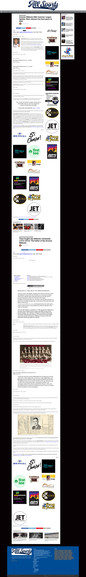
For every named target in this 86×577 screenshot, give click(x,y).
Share (14, 30)
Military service (17, 279)
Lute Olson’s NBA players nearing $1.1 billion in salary (42, 550)
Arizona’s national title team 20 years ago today (41, 551)
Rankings (16, 280)
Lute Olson (65, 551)
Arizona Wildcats (61, 550)
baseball (56, 552)
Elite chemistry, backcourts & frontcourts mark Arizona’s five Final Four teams (17, 231)
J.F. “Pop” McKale (17, 276)
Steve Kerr (69, 559)
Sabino (63, 552)
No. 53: (28, 277)
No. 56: (28, 279)
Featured (56, 550)
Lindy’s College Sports (28, 455)
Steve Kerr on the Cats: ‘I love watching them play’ (28, 231)
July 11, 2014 (36, 108)
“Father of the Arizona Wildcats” (51, 441)
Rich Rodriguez (61, 551)
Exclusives (5, 11)
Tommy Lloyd (70, 553)
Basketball (35, 559)
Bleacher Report (34, 126)
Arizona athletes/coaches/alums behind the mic (41, 553)
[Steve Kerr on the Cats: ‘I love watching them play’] (28, 229)
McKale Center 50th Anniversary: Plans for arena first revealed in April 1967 (36, 539)
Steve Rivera (36, 570)
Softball (59, 552)
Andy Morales (36, 569)
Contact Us (44, 11)
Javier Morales (25, 23)
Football (35, 560)
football (66, 553)
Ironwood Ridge (69, 552)
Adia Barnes (56, 551)
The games (16, 277)
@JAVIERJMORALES (26, 32)
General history (17, 276)
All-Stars (56, 559)
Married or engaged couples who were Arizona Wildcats (42, 552)
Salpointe (69, 550)
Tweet (24, 252)
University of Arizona (12, 11)
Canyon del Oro (62, 553)
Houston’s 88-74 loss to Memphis (36, 44)
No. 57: (28, 280)
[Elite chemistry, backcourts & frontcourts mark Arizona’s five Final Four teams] (18, 229)
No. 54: (28, 278)
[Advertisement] (52, 174)
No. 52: (28, 276)
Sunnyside (69, 551)
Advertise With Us (34, 11)
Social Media (27, 11)
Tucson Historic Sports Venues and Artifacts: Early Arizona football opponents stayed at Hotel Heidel (51, 540)
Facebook (35, 563)
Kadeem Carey (65, 559)
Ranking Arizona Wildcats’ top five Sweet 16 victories (38, 231)
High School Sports (20, 11)
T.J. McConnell (60, 559)
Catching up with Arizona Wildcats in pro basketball (41, 554)
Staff (34, 568)
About (39, 11)
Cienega (65, 552)
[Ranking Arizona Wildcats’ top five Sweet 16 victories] (39, 229)
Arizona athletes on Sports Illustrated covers (40, 557)
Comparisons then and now (19, 278)
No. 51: (28, 276)
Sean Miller (66, 550)
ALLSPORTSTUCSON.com (17, 125)
